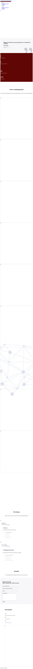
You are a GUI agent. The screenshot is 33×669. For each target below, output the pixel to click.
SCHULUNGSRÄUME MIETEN (5, 1)
